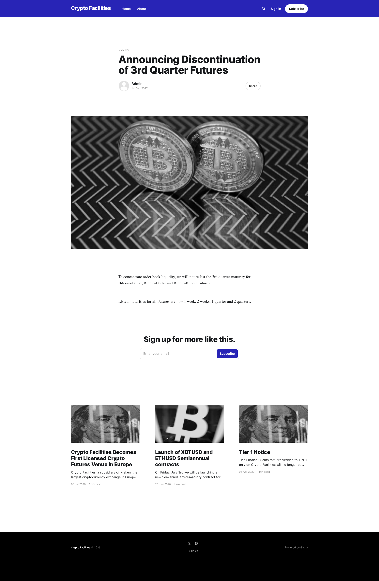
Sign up (193, 550)
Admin (137, 84)
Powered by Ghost (296, 547)
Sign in (276, 9)
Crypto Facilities (91, 8)
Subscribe (296, 9)
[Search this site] (264, 9)
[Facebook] (196, 543)
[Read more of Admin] (123, 85)
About (141, 9)
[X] (189, 543)
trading (123, 49)
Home (126, 9)
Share (253, 86)
